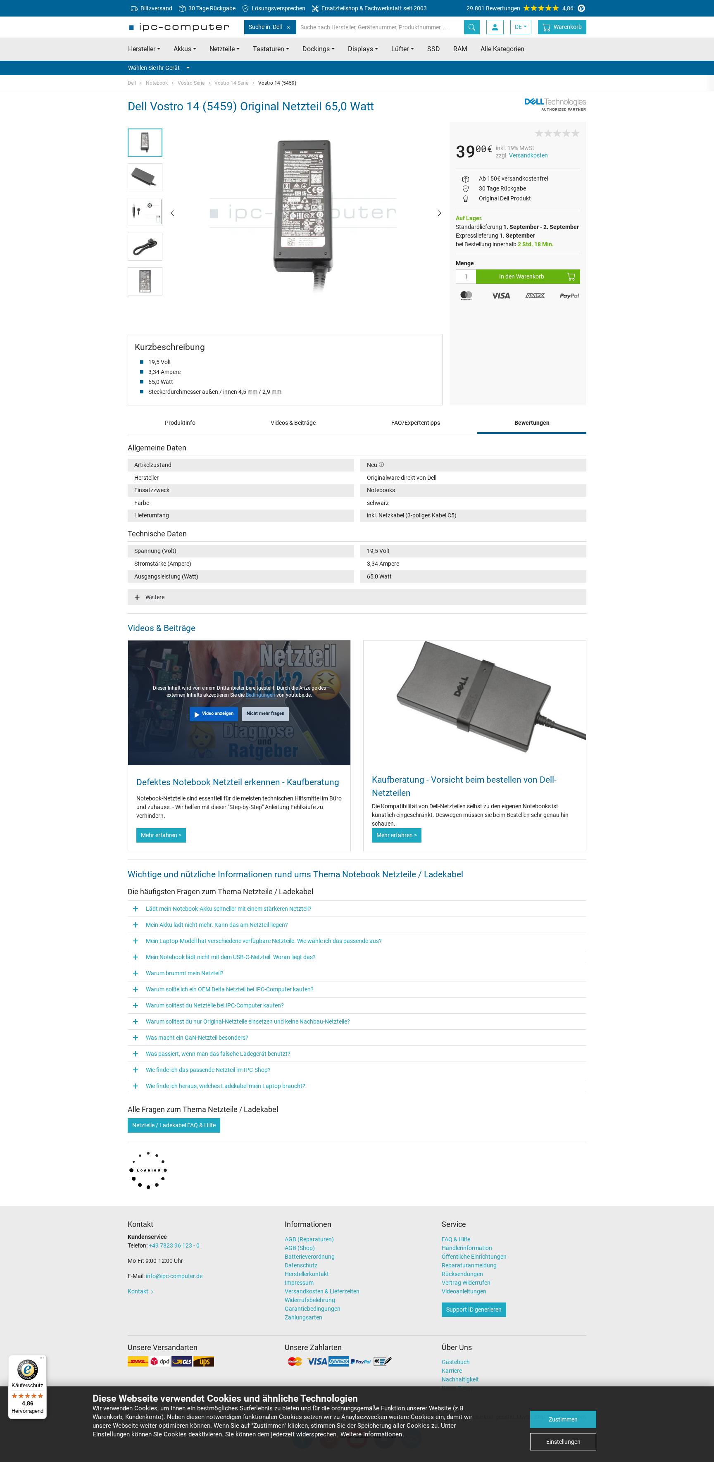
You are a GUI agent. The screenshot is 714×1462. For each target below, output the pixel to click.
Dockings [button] (316, 49)
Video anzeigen (217, 713)
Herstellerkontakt (307, 1274)
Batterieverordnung (310, 1256)
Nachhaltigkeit (460, 1379)
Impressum (299, 1282)
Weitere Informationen (371, 1434)
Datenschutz (301, 1265)
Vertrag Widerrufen (466, 1282)
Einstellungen (563, 1441)
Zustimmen (563, 1419)
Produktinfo (180, 422)
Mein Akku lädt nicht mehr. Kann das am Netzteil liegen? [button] (217, 924)
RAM (460, 49)
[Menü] (42, 1360)
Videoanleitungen (464, 1291)
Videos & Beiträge (293, 422)
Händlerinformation (467, 1248)
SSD (433, 49)
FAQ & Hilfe (456, 1239)
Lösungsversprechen (277, 8)
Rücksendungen (462, 1274)
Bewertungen (532, 422)
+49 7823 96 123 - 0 (174, 1245)
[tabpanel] (306, 213)
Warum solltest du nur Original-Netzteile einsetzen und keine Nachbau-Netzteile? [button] (248, 1021)
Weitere (154, 597)
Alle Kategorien (502, 49)
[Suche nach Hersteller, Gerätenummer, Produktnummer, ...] (472, 27)
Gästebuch (456, 1362)
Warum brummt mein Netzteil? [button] (185, 973)
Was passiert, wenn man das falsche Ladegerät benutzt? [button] (218, 1053)
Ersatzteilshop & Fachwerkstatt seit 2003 (373, 8)
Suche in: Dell (265, 27)
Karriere (452, 1370)
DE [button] (518, 27)
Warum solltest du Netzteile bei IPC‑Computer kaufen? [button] (215, 1005)
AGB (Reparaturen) (309, 1239)
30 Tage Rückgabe (211, 8)
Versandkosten (528, 155)
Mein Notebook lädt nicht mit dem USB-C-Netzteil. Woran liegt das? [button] (231, 957)
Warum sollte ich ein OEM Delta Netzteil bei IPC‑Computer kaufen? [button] (230, 989)
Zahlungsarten (303, 1317)
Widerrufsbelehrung (310, 1300)
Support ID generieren (474, 1309)
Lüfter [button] (400, 49)
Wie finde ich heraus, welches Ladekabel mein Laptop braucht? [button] (225, 1086)
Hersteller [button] (141, 49)
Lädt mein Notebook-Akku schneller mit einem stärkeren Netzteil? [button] (229, 908)
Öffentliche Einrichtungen (474, 1256)
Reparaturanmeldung (469, 1265)
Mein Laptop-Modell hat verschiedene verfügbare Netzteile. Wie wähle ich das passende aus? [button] (264, 941)
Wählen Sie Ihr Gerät (154, 67)
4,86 (520, 8)
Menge (465, 263)
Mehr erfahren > (161, 835)
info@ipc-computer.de (174, 1276)
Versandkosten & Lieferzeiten (322, 1291)
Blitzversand (155, 8)
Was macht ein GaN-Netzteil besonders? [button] (197, 1037)
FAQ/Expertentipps (415, 422)
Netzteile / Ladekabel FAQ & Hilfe (174, 1125)
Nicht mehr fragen (265, 713)
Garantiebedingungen (312, 1308)
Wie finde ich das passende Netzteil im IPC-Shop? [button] (208, 1070)
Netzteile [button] (222, 49)
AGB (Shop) (300, 1248)
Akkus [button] (182, 49)
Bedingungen (261, 695)
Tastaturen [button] (268, 49)
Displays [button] (360, 49)
